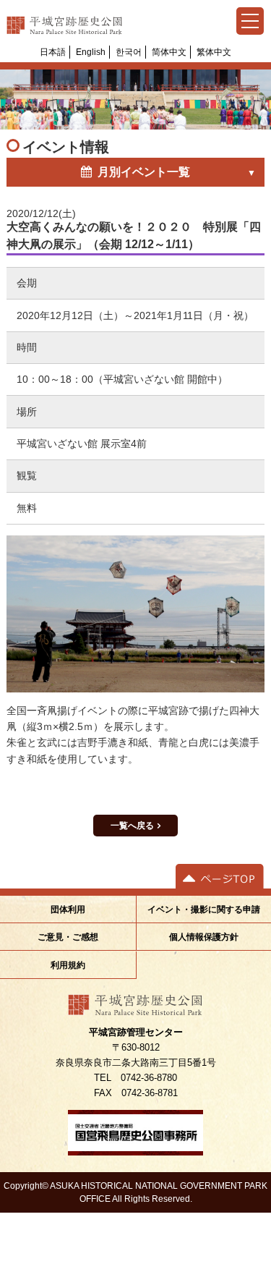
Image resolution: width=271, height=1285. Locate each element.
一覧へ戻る (132, 825)
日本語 (53, 52)
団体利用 (68, 909)
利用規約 (68, 964)
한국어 (129, 52)
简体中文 (169, 52)
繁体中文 (214, 52)
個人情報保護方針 (203, 937)
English (91, 52)
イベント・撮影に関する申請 (203, 909)
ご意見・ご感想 (68, 937)
